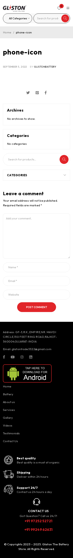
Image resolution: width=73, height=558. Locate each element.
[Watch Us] (13, 357)
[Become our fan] (4, 357)
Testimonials (11, 433)
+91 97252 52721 (39, 521)
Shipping (23, 472)
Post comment (36, 307)
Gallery (8, 417)
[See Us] (22, 357)
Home (7, 32)
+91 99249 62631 (38, 529)
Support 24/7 (27, 488)
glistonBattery (45, 66)
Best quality (26, 458)
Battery (8, 394)
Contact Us (10, 441)
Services (9, 410)
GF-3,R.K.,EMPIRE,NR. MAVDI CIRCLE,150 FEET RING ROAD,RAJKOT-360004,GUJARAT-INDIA (30, 336)
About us (9, 402)
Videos (7, 425)
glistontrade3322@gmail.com (31, 349)
